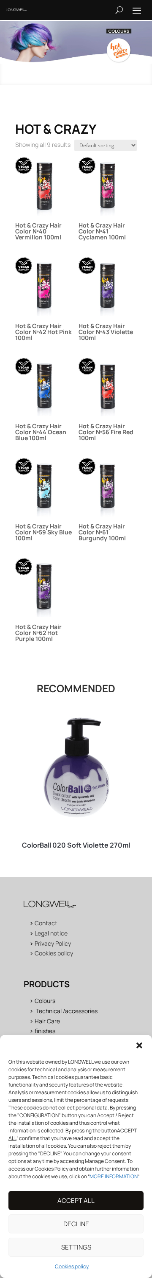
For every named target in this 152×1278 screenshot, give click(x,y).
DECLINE (76, 1223)
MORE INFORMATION (114, 1176)
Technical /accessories (67, 1011)
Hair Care (47, 1021)
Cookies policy (72, 1266)
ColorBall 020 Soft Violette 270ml (76, 845)
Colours (45, 1001)
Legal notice (51, 933)
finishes (45, 1031)
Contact (46, 923)
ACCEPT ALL (76, 1200)
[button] (139, 1045)
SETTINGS (76, 1247)
